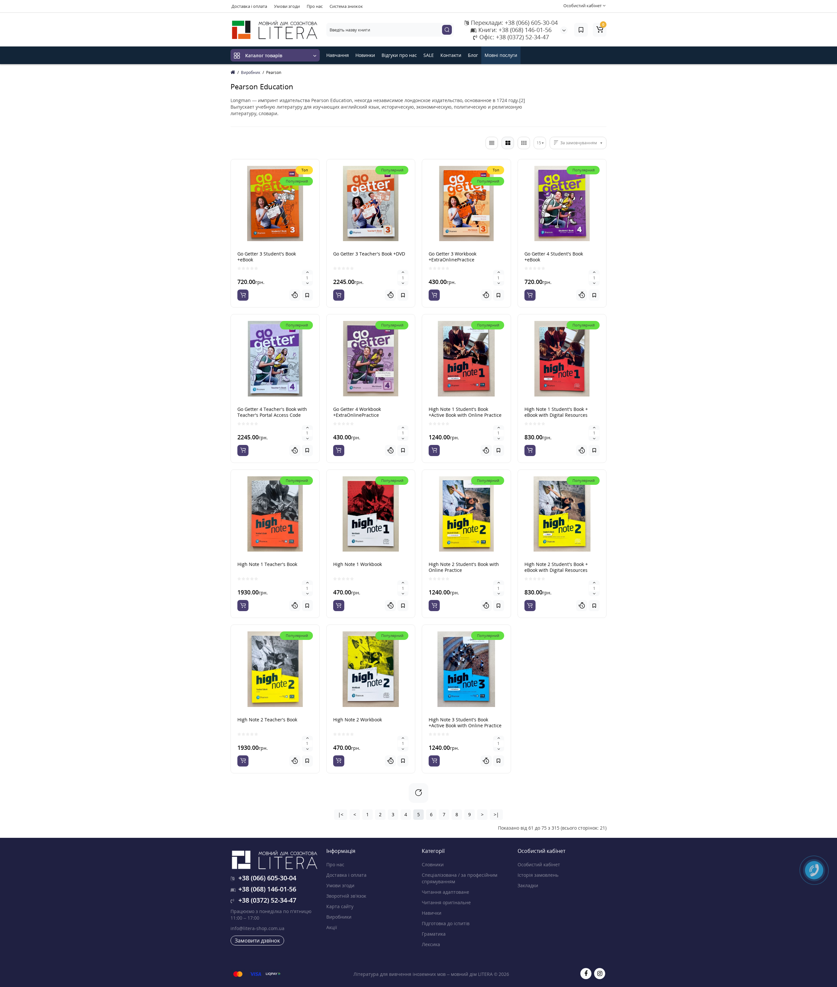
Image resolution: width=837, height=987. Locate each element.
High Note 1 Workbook (357, 564)
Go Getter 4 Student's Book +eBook (553, 257)
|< (340, 814)
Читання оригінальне (446, 902)
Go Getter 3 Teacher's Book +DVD (369, 254)
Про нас (315, 6)
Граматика (434, 934)
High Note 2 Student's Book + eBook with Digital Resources (556, 567)
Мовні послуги (501, 55)
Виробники (338, 917)
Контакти (450, 55)
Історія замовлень (538, 875)
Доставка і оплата (249, 6)
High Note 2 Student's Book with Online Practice (464, 567)
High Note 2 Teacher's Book (267, 719)
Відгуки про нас (399, 55)
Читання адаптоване (445, 892)
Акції (331, 927)
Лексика (431, 944)
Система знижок (346, 6)
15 (539, 143)
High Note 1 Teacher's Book (267, 564)
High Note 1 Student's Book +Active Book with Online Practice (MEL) (465, 415)
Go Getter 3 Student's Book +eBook (266, 257)
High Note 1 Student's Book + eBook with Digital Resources (556, 412)
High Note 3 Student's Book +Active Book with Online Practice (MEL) (465, 725)
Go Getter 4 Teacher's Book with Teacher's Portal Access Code (272, 412)
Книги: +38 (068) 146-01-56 (514, 30)
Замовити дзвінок (257, 940)
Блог (473, 55)
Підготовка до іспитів (446, 923)
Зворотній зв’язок (346, 896)
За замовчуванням (578, 143)
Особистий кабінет (539, 864)
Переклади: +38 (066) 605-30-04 (513, 22)
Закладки (528, 885)
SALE (428, 55)
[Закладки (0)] (581, 30)
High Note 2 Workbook (357, 719)
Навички (431, 913)
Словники (433, 864)
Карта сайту (339, 906)
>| (496, 814)
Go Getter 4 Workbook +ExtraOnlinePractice (357, 412)
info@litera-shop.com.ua (257, 928)
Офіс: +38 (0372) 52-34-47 (513, 37)
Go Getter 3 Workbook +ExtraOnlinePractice (452, 257)
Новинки (365, 55)
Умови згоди (287, 6)
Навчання (337, 55)
